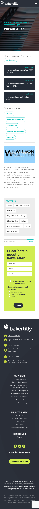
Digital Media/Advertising (16, 216)
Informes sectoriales (19, 418)
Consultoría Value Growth (19, 397)
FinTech (27, 226)
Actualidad (19, 415)
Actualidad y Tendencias (15, 120)
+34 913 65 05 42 (14, 345)
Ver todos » (10, 60)
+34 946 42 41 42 (14, 336)
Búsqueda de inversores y (19, 385)
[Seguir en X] (23, 446)
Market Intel (19, 400)
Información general (11, 486)
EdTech (24, 221)
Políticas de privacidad (14, 481)
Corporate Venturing (19, 403)
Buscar (31, 241)
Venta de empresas (19, 379)
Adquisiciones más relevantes (24, 169)
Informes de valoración (19, 428)
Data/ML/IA (11, 211)
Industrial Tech (12, 231)
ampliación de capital (19, 388)
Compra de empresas (19, 382)
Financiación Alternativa (19, 394)
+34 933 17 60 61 (14, 357)
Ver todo (9, 114)
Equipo (19, 437)
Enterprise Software (14, 226)
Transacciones (12, 125)
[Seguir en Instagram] (15, 446)
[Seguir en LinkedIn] (19, 446)
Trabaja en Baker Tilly (19, 461)
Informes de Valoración (15, 131)
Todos (9, 206)
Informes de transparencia (25, 489)
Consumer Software (22, 206)
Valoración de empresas (19, 391)
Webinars (10, 137)
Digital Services (12, 221)
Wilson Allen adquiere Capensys (16, 167)
